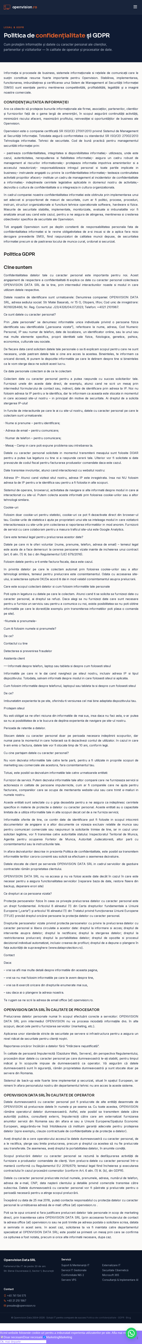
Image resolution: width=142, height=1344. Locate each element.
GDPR (121, 1317)
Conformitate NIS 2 (72, 1275)
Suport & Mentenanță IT (75, 1265)
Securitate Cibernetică (115, 1270)
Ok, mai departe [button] (10, 1341)
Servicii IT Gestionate (74, 1270)
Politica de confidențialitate (101, 1317)
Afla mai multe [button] (121, 1332)
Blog (128, 1317)
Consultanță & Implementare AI (120, 1279)
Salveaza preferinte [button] (33, 1341)
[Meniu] (135, 7)
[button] (131, 1333)
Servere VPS (68, 1279)
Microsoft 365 (110, 1275)
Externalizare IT (111, 1265)
